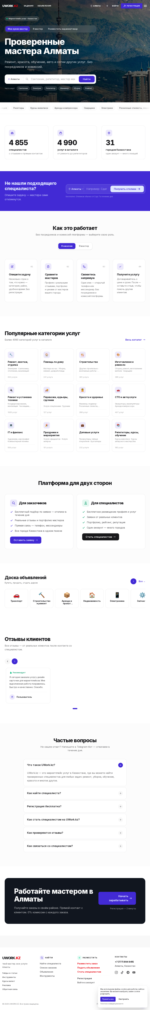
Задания (28, 6)
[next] (133, 581)
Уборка (77, 88)
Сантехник (23, 88)
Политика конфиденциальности (111, 1004)
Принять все (108, 999)
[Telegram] (128, 972)
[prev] (8, 661)
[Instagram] (116, 972)
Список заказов (48, 967)
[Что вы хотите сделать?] (107, 6)
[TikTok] (122, 972)
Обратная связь (10, 989)
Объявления (44, 6)
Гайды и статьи (9, 973)
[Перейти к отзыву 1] (75, 708)
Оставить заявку (24, 540)
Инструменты (9, 977)
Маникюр (64, 88)
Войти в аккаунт (86, 982)
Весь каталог (133, 339)
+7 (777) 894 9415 (124, 962)
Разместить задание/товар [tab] (63, 29)
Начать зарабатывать (118, 898)
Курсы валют (8, 981)
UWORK (11, 958)
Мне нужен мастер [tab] (18, 29)
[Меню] (145, 6)
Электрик (37, 88)
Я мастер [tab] (38, 29)
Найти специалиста (50, 963)
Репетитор (50, 88)
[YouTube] (134, 972)
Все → (142, 581)
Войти (115, 6)
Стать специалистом (99, 536)
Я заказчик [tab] (67, 246)
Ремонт (88, 88)
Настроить (124, 999)
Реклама (6, 985)
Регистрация (84, 978)
